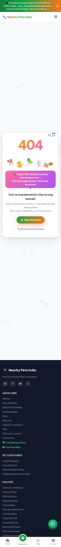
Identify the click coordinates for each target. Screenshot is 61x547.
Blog (5, 416)
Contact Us (8, 437)
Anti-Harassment (11, 531)
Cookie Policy (10, 513)
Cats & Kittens (10, 465)
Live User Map (13, 447)
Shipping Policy (10, 500)
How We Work (10, 403)
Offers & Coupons (12, 433)
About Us (7, 420)
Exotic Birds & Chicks (13, 469)
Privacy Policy (10, 492)
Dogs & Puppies (11, 460)
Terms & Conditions (13, 487)
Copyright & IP (10, 518)
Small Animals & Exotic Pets (16, 474)
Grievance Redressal (13, 509)
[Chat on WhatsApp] (52, 524)
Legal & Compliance (13, 424)
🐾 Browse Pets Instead (30, 229)
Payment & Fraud (11, 526)
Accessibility (9, 505)
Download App (10, 411)
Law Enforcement (12, 535)
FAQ (5, 429)
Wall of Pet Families (12, 407)
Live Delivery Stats (16, 442)
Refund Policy (10, 496)
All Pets (6, 398)
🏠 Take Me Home (30, 219)
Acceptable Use (10, 522)
